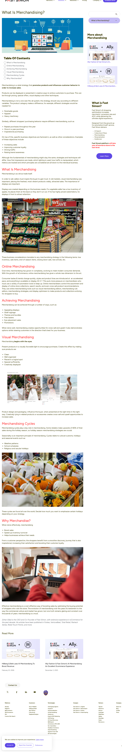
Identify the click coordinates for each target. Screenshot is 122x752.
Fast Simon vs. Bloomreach (80, 708)
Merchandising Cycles (15, 75)
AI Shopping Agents (53, 706)
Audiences (50, 714)
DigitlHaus (101, 714)
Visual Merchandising (15, 72)
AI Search (50, 708)
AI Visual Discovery (53, 720)
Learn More (104, 156)
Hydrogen (101, 712)
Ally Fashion (32, 710)
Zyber (100, 720)
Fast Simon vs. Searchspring (80, 712)
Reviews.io (101, 722)
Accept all (10, 745)
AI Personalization (52, 710)
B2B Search (51, 722)
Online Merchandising (15, 66)
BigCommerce (8, 710)
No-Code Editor (52, 726)
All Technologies (52, 733)
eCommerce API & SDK (54, 724)
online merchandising (37, 273)
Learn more (40, 739)
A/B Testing (51, 718)
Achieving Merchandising (17, 69)
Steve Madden (33, 706)
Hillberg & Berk (33, 708)
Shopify (7, 706)
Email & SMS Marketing (54, 716)
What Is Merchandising (16, 62)
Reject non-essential (25, 745)
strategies (60, 157)
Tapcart (100, 706)
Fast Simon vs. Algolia (79, 706)
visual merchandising (69, 179)
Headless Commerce (53, 727)
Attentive (101, 708)
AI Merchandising (52, 712)
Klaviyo (100, 710)
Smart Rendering (52, 729)
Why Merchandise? (14, 78)
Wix (6, 714)
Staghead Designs (33, 714)
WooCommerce (9, 712)
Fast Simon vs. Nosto (78, 710)
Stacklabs (101, 718)
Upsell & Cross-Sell (53, 731)
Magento (7, 708)
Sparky (100, 716)
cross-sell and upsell (56, 328)
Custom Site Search (10, 716)
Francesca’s (32, 712)
